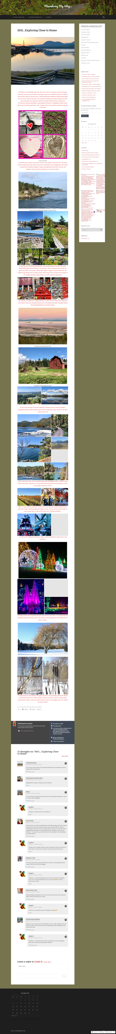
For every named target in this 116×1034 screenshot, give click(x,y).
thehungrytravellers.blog (34, 778)
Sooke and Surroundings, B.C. (89, 97)
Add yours (65, 756)
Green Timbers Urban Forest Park (90, 78)
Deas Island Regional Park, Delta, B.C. (91, 154)
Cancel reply (47, 962)
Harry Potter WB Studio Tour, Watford (91, 88)
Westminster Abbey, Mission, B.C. (90, 161)
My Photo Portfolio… (35, 17)
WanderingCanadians (33, 919)
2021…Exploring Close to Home (37, 30)
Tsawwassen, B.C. (85, 238)
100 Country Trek (31, 890)
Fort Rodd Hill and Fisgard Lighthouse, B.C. (88, 100)
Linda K (31, 807)
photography (56, 731)
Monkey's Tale (30, 858)
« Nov (82, 142)
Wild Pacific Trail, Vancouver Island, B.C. (92, 86)
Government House (53, 169)
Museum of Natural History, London (91, 90)
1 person (32, 771)
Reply (66, 763)
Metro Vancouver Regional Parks (62, 729)
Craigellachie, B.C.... (86, 159)
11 (98, 132)
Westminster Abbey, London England (91, 84)
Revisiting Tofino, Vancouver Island (90, 76)
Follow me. (85, 115)
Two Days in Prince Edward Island (90, 157)
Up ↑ (104, 1030)
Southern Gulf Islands (44, 165)
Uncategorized (57, 726)
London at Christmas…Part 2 (89, 93)
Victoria (60, 734)
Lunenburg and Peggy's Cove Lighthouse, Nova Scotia (92, 164)
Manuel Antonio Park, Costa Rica (90, 152)
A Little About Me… (19, 17)
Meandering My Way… (58, 6)
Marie (28, 792)
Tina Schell (29, 821)
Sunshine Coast (31, 407)
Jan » (86, 142)
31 (95, 140)
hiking (66, 728)
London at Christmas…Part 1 (89, 95)
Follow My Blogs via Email (88, 106)
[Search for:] (92, 229)
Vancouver (56, 732)
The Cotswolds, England (88, 166)
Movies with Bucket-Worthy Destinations (58, 738)
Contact (48, 17)
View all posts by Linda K (26, 731)
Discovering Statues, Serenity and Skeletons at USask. (90, 81)
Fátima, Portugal (86, 169)
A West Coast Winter (58, 741)
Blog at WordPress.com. (18, 1030)
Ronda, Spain (85, 150)
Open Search (103, 17)
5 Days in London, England (88, 74)
